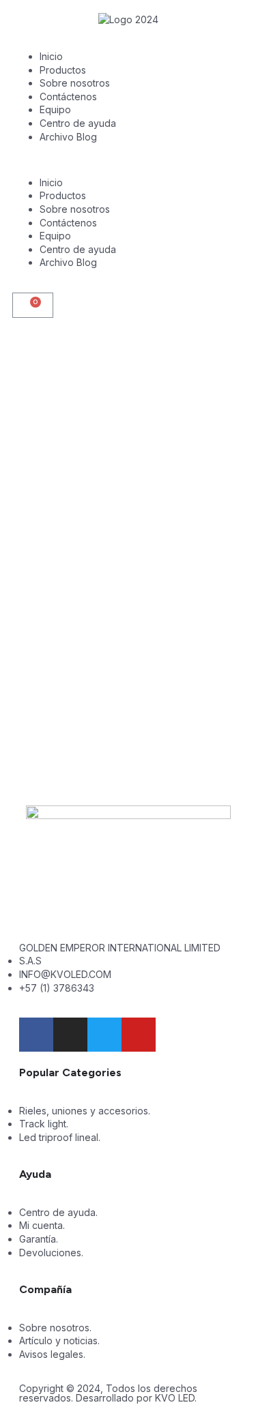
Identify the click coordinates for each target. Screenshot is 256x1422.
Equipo (55, 109)
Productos (63, 70)
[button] (128, 159)
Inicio (51, 56)
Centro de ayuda (78, 123)
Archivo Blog (68, 137)
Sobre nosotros (75, 83)
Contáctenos (68, 96)
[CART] (32, 305)
